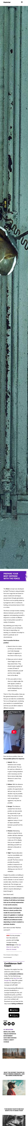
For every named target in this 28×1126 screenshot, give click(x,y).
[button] (22, 2)
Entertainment (8, 1035)
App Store (16, 978)
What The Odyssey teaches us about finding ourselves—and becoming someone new (14, 1074)
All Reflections (8, 1029)
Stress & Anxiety (9, 1040)
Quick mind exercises (10, 1037)
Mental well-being (9, 1031)
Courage (6, 1042)
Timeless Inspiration (10, 1033)
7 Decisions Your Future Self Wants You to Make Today (14, 1109)
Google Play (7, 980)
